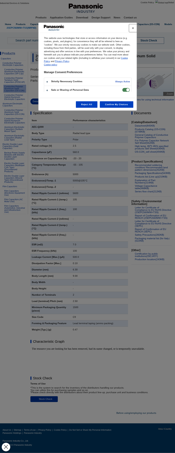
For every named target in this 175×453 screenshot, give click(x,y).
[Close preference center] (133, 28)
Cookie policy (50, 64)
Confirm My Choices (116, 104)
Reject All (86, 104)
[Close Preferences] (6, 447)
